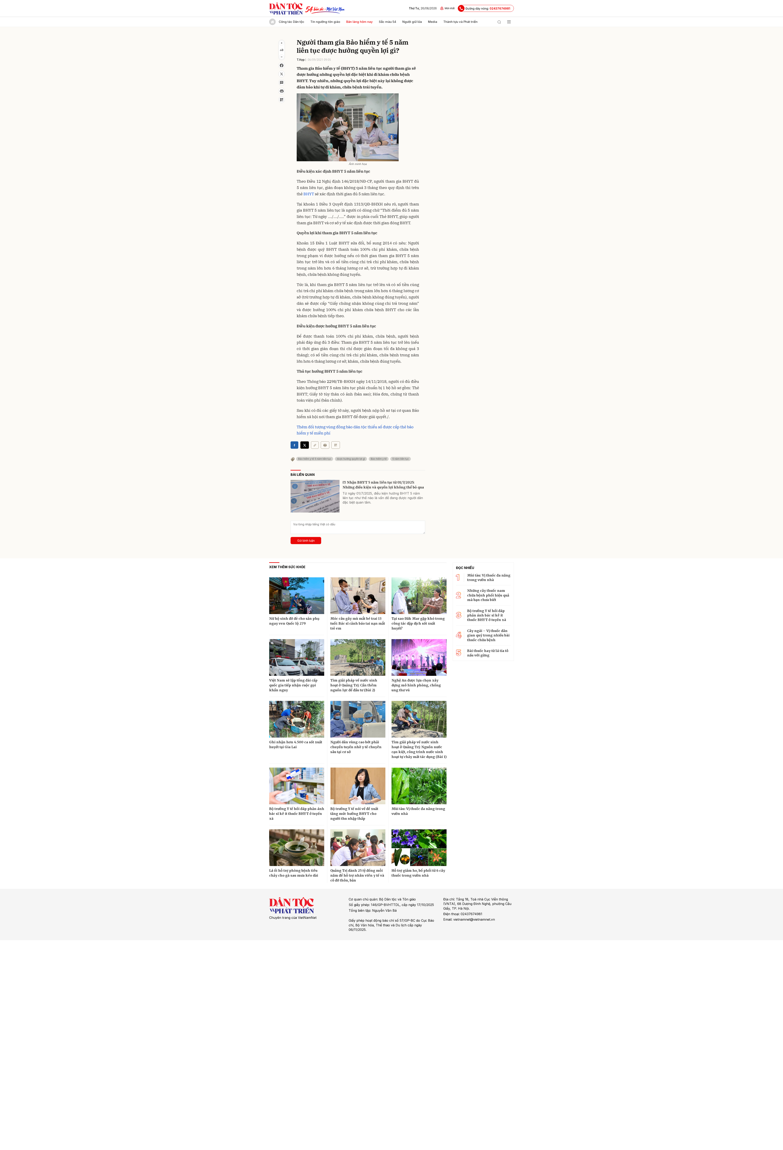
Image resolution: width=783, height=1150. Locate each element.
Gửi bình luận (306, 540)
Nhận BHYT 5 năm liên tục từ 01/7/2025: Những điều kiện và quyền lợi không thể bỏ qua (383, 484)
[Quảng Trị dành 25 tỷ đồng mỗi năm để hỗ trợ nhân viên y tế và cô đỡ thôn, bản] (357, 847)
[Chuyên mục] (509, 21)
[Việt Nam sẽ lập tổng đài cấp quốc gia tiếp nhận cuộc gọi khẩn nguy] (296, 657)
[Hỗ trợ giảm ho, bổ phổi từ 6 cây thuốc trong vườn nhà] (419, 847)
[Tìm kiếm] (499, 22)
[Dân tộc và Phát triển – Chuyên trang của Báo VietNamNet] (286, 8)
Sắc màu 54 (387, 22)
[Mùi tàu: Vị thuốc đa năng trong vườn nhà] (419, 786)
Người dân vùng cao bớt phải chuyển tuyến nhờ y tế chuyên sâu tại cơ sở (356, 747)
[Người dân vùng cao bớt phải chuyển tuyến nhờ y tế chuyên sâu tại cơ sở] (357, 719)
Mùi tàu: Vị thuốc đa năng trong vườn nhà (418, 811)
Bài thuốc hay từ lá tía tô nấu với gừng (487, 653)
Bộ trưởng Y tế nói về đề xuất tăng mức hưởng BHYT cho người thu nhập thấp (354, 814)
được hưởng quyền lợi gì (351, 458)
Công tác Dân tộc (291, 22)
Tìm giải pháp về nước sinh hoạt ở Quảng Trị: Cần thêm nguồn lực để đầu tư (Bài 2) (353, 685)
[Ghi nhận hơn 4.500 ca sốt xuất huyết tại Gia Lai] (296, 719)
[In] (325, 445)
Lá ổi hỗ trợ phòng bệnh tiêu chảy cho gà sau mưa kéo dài (293, 872)
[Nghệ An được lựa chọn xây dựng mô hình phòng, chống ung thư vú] (419, 657)
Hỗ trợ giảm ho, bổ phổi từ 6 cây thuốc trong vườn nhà (418, 872)
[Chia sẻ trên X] (281, 74)
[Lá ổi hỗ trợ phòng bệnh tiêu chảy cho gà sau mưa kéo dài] (296, 847)
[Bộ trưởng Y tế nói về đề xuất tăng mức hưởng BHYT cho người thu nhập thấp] (357, 786)
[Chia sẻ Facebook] (281, 65)
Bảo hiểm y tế (379, 458)
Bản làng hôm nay (359, 22)
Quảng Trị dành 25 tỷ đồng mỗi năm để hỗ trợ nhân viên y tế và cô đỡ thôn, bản (357, 875)
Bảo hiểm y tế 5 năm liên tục (314, 458)
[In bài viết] (281, 91)
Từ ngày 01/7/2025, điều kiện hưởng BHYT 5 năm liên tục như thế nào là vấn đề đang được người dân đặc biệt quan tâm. (383, 498)
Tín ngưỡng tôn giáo (325, 22)
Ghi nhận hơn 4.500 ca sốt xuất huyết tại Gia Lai (295, 744)
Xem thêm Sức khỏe (287, 567)
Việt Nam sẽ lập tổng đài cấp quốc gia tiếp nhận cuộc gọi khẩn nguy (293, 685)
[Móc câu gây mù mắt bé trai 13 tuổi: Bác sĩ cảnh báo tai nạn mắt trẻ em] (357, 595)
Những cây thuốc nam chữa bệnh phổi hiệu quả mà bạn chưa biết (488, 595)
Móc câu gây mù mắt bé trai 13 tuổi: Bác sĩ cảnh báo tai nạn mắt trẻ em (357, 623)
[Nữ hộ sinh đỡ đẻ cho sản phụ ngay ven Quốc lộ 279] (296, 595)
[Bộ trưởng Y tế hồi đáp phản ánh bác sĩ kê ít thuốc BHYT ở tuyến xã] (296, 786)
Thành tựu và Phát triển (460, 22)
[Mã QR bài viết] (281, 99)
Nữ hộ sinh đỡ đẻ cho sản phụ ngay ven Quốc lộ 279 (294, 620)
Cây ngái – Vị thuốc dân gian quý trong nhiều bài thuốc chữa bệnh (488, 635)
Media (432, 22)
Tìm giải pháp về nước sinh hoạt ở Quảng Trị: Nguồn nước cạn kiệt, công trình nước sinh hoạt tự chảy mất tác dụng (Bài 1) (419, 749)
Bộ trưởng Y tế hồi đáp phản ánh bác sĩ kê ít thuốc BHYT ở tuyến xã (296, 814)
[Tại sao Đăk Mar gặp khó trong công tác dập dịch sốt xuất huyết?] (419, 595)
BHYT (308, 193)
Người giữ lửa (412, 22)
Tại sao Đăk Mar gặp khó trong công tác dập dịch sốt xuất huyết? (418, 623)
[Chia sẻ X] (304, 445)
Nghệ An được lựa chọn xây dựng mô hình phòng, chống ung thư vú (416, 685)
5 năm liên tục (400, 458)
